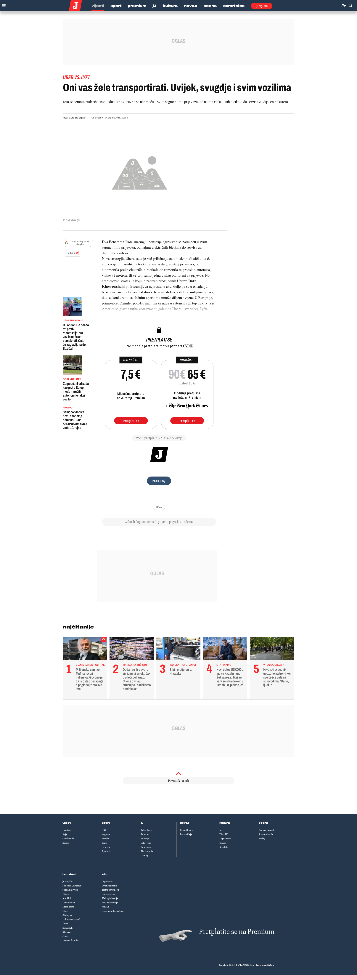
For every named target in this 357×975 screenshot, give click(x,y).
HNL (104, 830)
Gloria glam (67, 915)
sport (106, 823)
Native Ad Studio (70, 940)
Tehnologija (146, 830)
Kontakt (105, 906)
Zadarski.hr (67, 927)
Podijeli (71, 253)
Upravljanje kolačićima (112, 911)
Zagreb (65, 842)
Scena (210, 6)
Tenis (104, 842)
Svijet (65, 834)
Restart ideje (186, 834)
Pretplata (262, 6)
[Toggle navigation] (3, 5)
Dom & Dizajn (68, 902)
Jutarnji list (67, 881)
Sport (116, 6)
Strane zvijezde (266, 834)
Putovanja (146, 847)
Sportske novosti (70, 889)
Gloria (65, 911)
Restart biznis (186, 830)
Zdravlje (145, 838)
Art (220, 830)
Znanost (145, 834)
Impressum (107, 881)
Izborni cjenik (108, 894)
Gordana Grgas (77, 117)
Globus (65, 894)
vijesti (66, 823)
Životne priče (147, 851)
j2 (142, 823)
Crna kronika (68, 838)
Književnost (225, 838)
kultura (224, 823)
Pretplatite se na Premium (236, 931)
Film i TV (223, 834)
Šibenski (66, 932)
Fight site (106, 847)
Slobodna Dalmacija (71, 885)
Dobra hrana (68, 906)
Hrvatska (66, 830)
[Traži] (350, 6)
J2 (154, 6)
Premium (137, 6)
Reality (262, 838)
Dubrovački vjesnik (71, 919)
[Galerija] (139, 172)
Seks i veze (146, 842)
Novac (190, 6)
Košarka (105, 838)
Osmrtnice (234, 6)
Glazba (222, 842)
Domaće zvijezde (267, 830)
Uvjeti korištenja (109, 885)
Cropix (65, 936)
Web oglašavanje (110, 898)
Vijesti (97, 6)
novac (185, 823)
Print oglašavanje (110, 902)
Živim (65, 923)
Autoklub (66, 898)
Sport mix (106, 851)
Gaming (144, 855)
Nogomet (106, 834)
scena (263, 823)
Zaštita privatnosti (110, 889)
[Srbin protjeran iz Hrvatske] (178, 649)
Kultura (170, 6)
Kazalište (223, 847)
